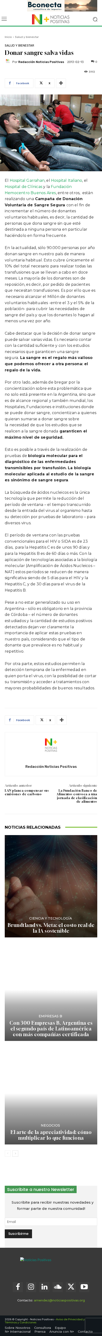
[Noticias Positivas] (51, 19)
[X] (71, 1287)
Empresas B (50, 1016)
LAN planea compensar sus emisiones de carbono (27, 792)
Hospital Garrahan (27, 180)
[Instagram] (31, 1287)
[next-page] (15, 1153)
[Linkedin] (44, 1287)
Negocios (50, 1125)
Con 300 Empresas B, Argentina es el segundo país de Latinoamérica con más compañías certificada (51, 1028)
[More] (61, 83)
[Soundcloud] (58, 1287)
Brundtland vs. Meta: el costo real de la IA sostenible (51, 928)
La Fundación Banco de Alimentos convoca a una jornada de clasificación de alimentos (76, 796)
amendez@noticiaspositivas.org (59, 1300)
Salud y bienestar (27, 37)
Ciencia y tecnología (50, 918)
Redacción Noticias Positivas (41, 61)
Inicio (8, 37)
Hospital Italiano (66, 180)
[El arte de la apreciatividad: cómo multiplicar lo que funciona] (51, 1093)
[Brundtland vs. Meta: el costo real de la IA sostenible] (51, 886)
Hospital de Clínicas (23, 186)
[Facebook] (18, 1287)
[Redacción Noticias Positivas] (8, 62)
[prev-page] (8, 1153)
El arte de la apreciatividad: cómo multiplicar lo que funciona (51, 1135)
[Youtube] (84, 1287)
